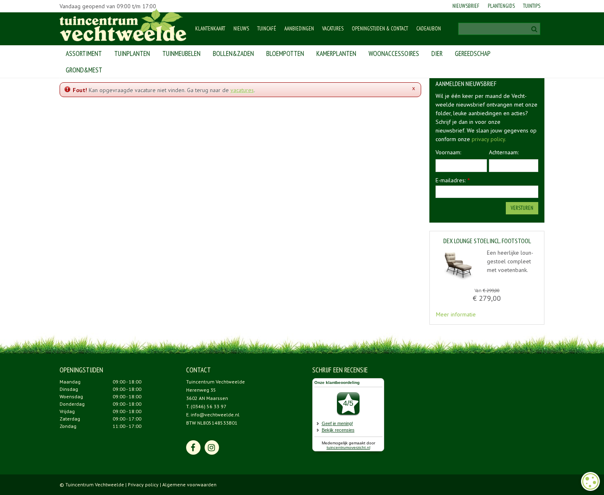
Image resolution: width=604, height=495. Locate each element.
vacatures (242, 90)
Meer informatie (456, 314)
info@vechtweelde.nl (215, 414)
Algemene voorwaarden (189, 484)
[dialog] (590, 481)
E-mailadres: (453, 180)
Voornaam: (448, 152)
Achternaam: (504, 152)
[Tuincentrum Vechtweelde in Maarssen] (123, 24)
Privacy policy (143, 484)
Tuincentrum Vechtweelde (215, 382)
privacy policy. (489, 139)
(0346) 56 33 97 (208, 406)
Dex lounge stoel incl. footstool (487, 241)
